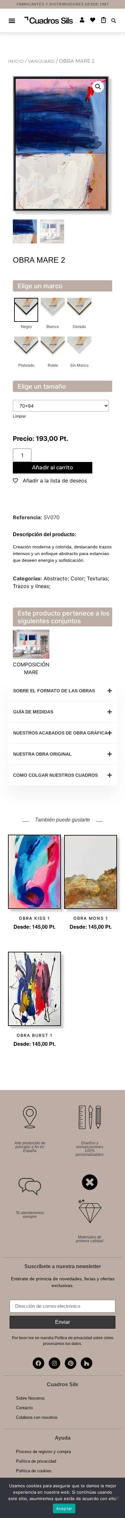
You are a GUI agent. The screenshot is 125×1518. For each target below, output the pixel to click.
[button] (12, 20)
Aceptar (64, 1508)
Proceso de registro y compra (43, 1451)
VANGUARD (42, 61)
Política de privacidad (36, 1461)
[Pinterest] (70, 1363)
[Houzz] (86, 1363)
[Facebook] (38, 1363)
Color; (79, 578)
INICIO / (18, 61)
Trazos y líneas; (31, 586)
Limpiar (19, 416)
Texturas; (98, 578)
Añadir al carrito (52, 468)
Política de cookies (34, 1470)
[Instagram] (54, 1363)
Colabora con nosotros (37, 1417)
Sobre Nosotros (30, 1398)
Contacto (24, 1407)
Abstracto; (57, 578)
